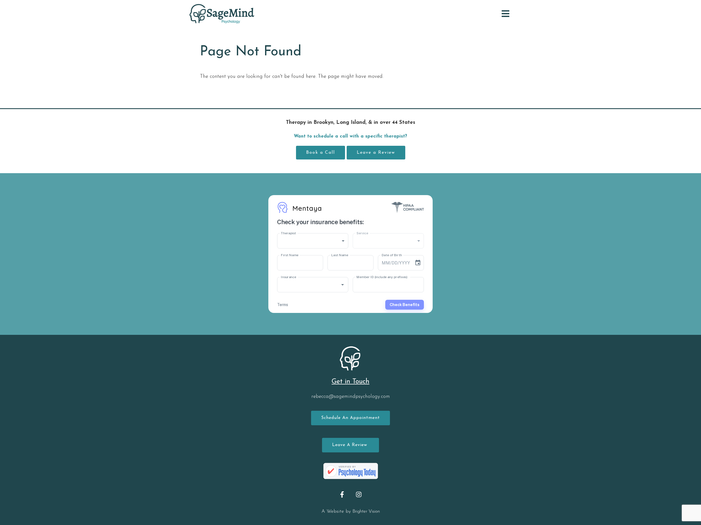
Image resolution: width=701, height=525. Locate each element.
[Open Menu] (505, 13)
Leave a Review (376, 152)
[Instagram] (359, 494)
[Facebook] (342, 494)
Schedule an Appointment (350, 418)
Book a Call (320, 152)
